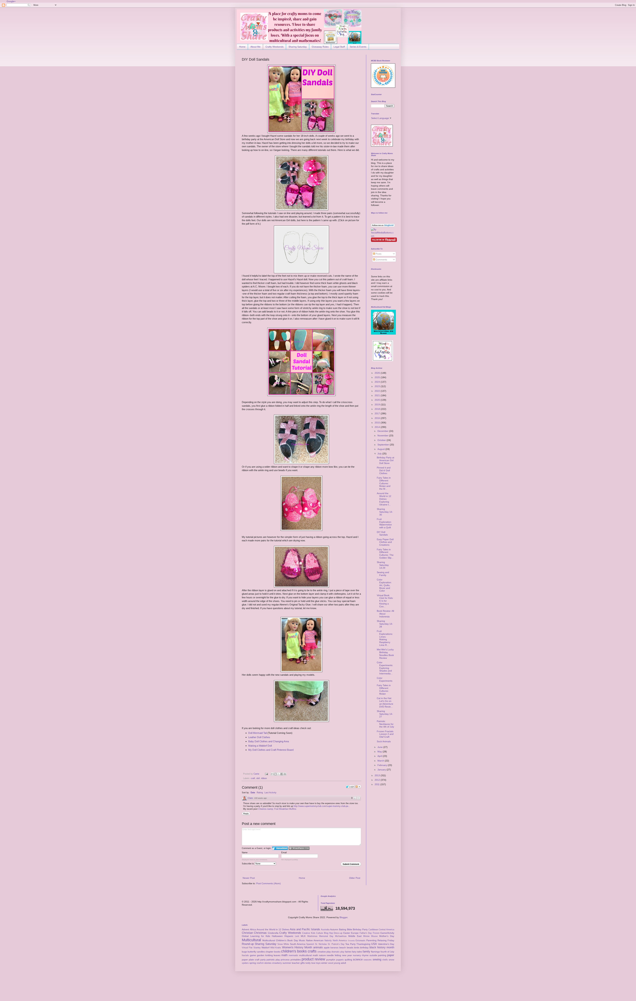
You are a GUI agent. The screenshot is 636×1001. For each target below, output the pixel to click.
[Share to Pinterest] (285, 774)
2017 (378, 413)
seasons (368, 960)
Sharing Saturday (298, 46)
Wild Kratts (275, 948)
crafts (312, 951)
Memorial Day (326, 936)
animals (318, 947)
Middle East (355, 936)
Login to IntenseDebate (280, 848)
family (366, 951)
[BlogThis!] (275, 774)
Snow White (283, 944)
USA (374, 944)
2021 (378, 395)
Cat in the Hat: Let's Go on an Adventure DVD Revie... (385, 702)
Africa (253, 929)
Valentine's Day (386, 944)
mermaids (293, 955)
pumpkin (330, 959)
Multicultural (251, 940)
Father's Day (366, 933)
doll (258, 778)
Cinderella (273, 933)
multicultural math (308, 955)
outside (373, 955)
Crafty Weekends (274, 46)
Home (242, 46)
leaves (277, 955)
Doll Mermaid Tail (257, 732)
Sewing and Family (383, 573)
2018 (378, 409)
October (382, 440)
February (382, 765)
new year (347, 955)
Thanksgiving (363, 944)
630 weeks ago (260, 798)
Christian (247, 932)
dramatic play (337, 952)
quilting (348, 959)
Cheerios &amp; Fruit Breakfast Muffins (277, 809)
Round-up (248, 944)
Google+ (11, 1)
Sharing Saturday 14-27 (385, 714)
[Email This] (272, 774)
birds (356, 947)
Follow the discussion (358, 786)
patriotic (270, 959)
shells (385, 960)
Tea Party (350, 944)
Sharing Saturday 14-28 (385, 624)
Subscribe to (248, 863)
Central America (386, 929)
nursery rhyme (361, 955)
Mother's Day (386, 936)
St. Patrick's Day (336, 944)
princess (285, 959)
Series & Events (358, 46)
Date (253, 792)
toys (318, 963)
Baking (342, 929)
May (380, 751)
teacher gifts (298, 963)
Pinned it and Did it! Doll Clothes (384, 470)
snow (391, 959)
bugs (244, 951)
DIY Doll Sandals (382, 533)
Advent (245, 929)
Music (302, 940)
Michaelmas (341, 936)
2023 (378, 386)
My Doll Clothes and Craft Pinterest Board (270, 749)
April (380, 756)
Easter (346, 933)
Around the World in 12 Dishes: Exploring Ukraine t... (384, 499)
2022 (378, 391)
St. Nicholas (321, 944)
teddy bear (310, 963)
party (263, 959)
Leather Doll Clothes (259, 737)
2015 (378, 422)
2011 (377, 784)
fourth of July (387, 951)
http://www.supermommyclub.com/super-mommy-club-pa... (322, 806)
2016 (378, 418)
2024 (378, 381)
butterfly (252, 951)
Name (244, 852)
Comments (381, 259)
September (383, 444)
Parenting (371, 940)
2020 (378, 400)
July (379, 453)
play (278, 959)
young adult (340, 963)
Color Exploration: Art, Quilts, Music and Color (384, 585)
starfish (260, 963)
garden (260, 955)
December (383, 431)
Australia (325, 929)
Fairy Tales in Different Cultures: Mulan (384, 689)
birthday (364, 947)
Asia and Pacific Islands (305, 929)
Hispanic (288, 936)
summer (287, 963)
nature (322, 955)
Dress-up (338, 933)
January (382, 769)
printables (296, 959)
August (381, 449)
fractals (245, 955)
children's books (294, 951)
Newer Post (249, 878)
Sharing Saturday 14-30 (385, 512)
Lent (297, 936)
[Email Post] (266, 774)
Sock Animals (384, 741)
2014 (378, 427)
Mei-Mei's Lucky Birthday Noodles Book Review (385, 653)
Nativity (328, 940)
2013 (378, 775)
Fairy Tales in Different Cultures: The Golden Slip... (385, 553)
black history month (382, 947)
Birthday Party (360, 929)
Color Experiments (384, 679)
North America (340, 940)
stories (267, 963)
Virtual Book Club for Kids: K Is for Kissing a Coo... (385, 601)
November (383, 435)
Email (284, 852)
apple (327, 947)
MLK (303, 936)
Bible (349, 929)
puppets (340, 960)
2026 (378, 373)
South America (297, 944)
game (253, 955)
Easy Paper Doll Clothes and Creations (385, 542)
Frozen (376, 933)
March (381, 760)
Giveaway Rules (320, 46)
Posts (378, 253)
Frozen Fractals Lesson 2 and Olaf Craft (385, 734)
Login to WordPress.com (299, 848)
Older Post (354, 878)
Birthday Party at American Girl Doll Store (385, 460)
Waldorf (265, 947)
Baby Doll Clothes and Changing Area (268, 741)
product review (313, 959)
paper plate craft (250, 959)
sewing (377, 959)
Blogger (343, 917)
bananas (334, 948)
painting (382, 955)
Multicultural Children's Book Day (280, 940)
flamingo (375, 951)
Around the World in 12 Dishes (273, 929)
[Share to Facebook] (281, 774)
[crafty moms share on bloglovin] (383, 226)
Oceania (351, 941)
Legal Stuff (339, 46)
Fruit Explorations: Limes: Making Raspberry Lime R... (385, 638)
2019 (378, 404)
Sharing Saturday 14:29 (383, 565)
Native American (314, 940)
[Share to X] (278, 774)
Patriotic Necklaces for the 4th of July (385, 724)
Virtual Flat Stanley (251, 948)
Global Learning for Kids (256, 936)
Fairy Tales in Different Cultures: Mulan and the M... (384, 483)
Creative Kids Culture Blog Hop (317, 933)
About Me (255, 46)
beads (350, 947)
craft (253, 778)
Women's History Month (297, 947)
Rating (260, 792)
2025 (378, 377)
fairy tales (357, 951)
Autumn (334, 929)
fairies (348, 951)
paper (390, 955)
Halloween (277, 936)
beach (342, 947)
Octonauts (360, 940)
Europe (355, 933)
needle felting (334, 955)
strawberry (277, 963)
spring (252, 963)
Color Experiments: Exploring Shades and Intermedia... (385, 668)
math (284, 955)
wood (330, 963)
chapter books (272, 951)
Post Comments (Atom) (268, 883)
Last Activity (270, 792)
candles (261, 951)
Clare (250, 798)
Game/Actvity (387, 933)
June (380, 747)
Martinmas (312, 936)
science (358, 959)
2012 (378, 780)
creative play (324, 951)
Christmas (260, 932)
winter (324, 963)
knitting (269, 955)
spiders (245, 963)
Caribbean (373, 929)
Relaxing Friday (385, 940)
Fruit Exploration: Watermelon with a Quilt (384, 523)
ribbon (264, 778)
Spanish (310, 944)
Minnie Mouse (370, 936)
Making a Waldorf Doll (260, 745)
